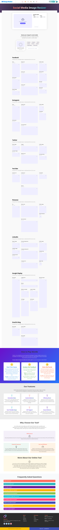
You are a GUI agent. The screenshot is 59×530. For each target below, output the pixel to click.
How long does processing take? (10, 493)
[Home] (22, 2)
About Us (24, 519)
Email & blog (35, 45)
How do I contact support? (9, 508)
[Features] (28, 2)
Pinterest (33, 43)
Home (24, 516)
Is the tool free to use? (8, 505)
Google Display (29, 45)
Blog (34, 516)
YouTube (28, 43)
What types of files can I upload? (10, 490)
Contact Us (52, 1)
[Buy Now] (57, 2)
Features (24, 518)
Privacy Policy (36, 519)
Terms (35, 518)
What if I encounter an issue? (10, 502)
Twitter (38, 42)
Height (41, 15)
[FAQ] (34, 2)
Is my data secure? (8, 487)
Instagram (33, 42)
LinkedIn (37, 43)
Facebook (28, 42)
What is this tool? (7, 480)
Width (34, 15)
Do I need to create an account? (10, 499)
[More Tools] (25, 2)
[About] (36, 2)
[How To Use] (31, 2)
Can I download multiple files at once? (11, 496)
